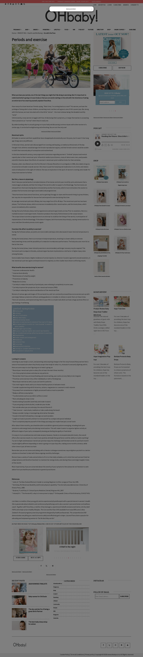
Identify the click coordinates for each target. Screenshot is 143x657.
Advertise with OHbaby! (71, 9)
